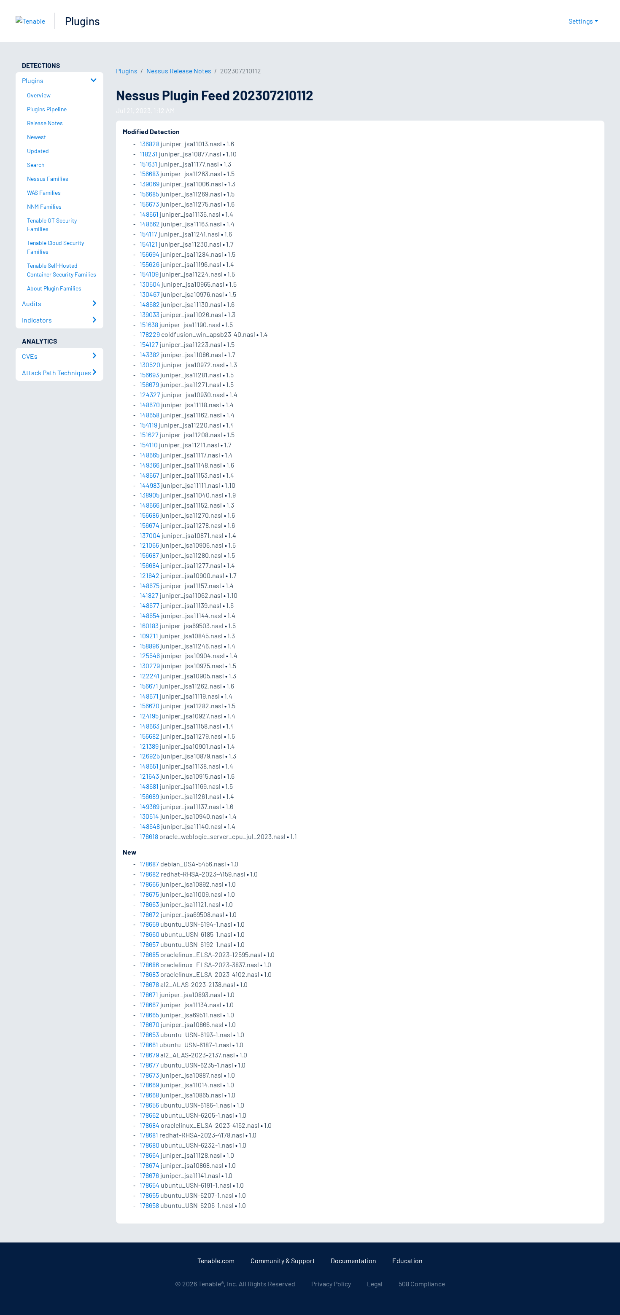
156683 (149, 173)
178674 (149, 1165)
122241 (149, 676)
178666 (149, 884)
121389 (149, 746)
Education (407, 1260)
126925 (150, 756)
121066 (149, 545)
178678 (149, 984)
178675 (149, 894)
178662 (149, 1115)
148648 (150, 826)
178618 (149, 836)
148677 (149, 605)
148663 (149, 726)
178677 (149, 1065)
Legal (375, 1284)
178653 (149, 1034)
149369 (149, 806)
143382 (150, 354)
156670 (149, 706)
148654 (150, 615)
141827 (149, 595)
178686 (149, 964)
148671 (149, 696)
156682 (149, 736)
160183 (149, 625)
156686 (149, 515)
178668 (149, 1095)
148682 (150, 304)
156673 (149, 204)
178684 (149, 1125)
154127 (149, 344)
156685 (149, 194)
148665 (149, 455)
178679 (149, 1055)
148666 (149, 505)
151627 (149, 434)
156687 (149, 555)
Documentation (353, 1260)
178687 (149, 864)
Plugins (82, 20)
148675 (149, 585)
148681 (149, 786)
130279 (150, 666)
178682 (149, 874)
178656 (149, 1105)
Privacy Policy (331, 1284)
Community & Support (283, 1260)
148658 (149, 415)
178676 (149, 1175)
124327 (150, 394)
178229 (150, 334)
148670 (150, 405)
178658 (149, 1205)
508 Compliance (422, 1284)
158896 (149, 646)
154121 (149, 244)
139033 (149, 314)
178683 (149, 974)
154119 (148, 425)
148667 (149, 475)
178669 (149, 1085)
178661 (149, 1045)
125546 (150, 655)
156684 (149, 565)
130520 (150, 364)
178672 (149, 914)
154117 (148, 234)
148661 (149, 214)
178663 (149, 904)
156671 (149, 686)
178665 (149, 1015)
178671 (149, 994)
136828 (149, 144)
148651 (149, 766)
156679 (149, 384)
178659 (149, 924)
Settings (581, 21)
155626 (149, 264)
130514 (149, 816)
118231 (149, 154)
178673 (149, 1075)
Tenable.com (216, 1260)
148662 (150, 224)
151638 (149, 324)
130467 (150, 294)
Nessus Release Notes (178, 71)
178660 (149, 934)
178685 (149, 954)
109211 (149, 636)
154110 (149, 445)
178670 (149, 1024)
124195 (149, 716)
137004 (150, 535)
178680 (149, 1145)
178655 (149, 1195)
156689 (149, 796)
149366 (149, 465)
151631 (148, 164)
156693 (149, 375)
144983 (150, 485)
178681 (149, 1135)
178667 (149, 1004)
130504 (150, 284)
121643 (149, 776)
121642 (149, 575)
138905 (149, 495)
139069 (149, 184)
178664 (149, 1155)
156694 (149, 254)
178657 (149, 944)
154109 (149, 274)
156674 (149, 525)
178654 (149, 1185)
